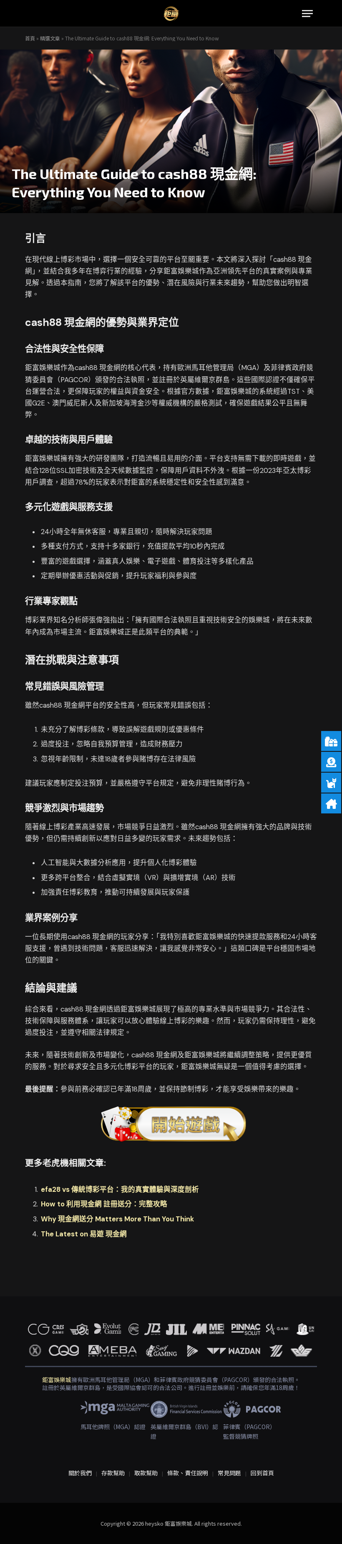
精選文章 (50, 38)
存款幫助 (113, 1473)
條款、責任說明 (187, 1473)
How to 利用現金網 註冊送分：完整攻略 (104, 1204)
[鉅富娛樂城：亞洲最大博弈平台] (171, 13)
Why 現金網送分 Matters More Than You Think (117, 1219)
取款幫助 (146, 1473)
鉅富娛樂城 (56, 1379)
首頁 (30, 38)
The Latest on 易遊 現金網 (84, 1234)
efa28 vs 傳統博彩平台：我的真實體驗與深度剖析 (120, 1189)
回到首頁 (262, 1473)
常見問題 (229, 1473)
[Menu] (307, 13)
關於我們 (80, 1473)
